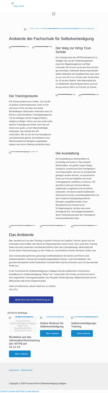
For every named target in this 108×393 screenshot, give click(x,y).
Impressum (14, 370)
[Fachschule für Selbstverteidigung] (18, 6)
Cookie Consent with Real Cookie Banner (19, 391)
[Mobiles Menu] (95, 6)
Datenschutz (27, 370)
